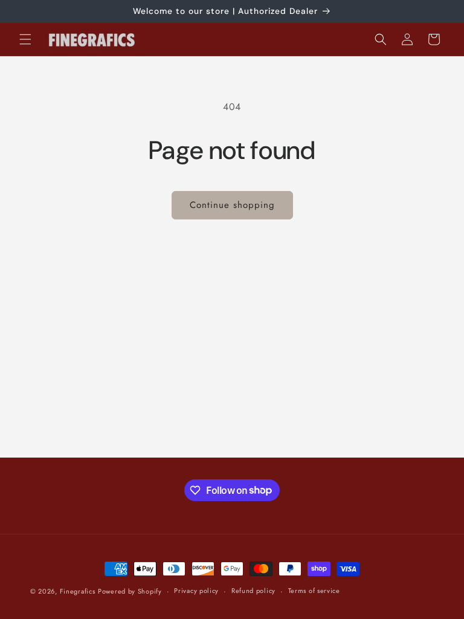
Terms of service (314, 590)
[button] (25, 39)
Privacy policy (196, 590)
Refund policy (253, 590)
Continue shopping (232, 205)
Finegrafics (77, 591)
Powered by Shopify (130, 591)
